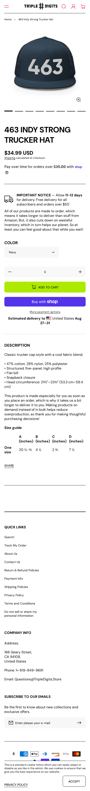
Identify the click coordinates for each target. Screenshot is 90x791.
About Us (10, 554)
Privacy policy (16, 785)
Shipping (9, 158)
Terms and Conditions (19, 603)
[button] (6, 6)
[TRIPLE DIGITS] (40, 6)
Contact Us (12, 562)
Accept (74, 781)
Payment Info (13, 578)
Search (9, 537)
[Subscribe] (80, 722)
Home (8, 19)
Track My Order (15, 545)
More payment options (45, 312)
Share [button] (9, 465)
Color (11, 242)
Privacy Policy (14, 595)
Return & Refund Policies (21, 570)
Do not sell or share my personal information (20, 614)
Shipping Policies (16, 587)
